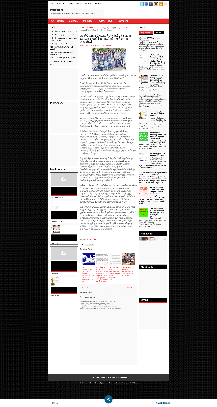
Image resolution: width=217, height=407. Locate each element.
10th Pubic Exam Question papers (63, 31)
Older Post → (132, 288)
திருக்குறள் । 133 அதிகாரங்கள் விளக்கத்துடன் (59, 191)
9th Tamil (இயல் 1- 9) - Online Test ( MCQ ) (158, 155)
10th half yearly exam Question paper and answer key (63, 39)
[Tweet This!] (90, 239)
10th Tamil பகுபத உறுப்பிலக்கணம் (62, 35)
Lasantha (105, 383)
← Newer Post (85, 288)
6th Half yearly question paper (62, 61)
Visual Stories (162, 403)
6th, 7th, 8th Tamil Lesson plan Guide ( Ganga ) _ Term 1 (157, 190)
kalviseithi (90, 28)
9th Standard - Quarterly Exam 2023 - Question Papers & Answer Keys (158, 136)
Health (98, 3)
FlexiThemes (84, 383)
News (53, 65)
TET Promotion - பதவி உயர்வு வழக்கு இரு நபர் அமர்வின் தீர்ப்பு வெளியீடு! (128, 271)
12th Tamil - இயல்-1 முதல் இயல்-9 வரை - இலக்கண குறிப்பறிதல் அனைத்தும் (157, 211)
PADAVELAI (56, 10)
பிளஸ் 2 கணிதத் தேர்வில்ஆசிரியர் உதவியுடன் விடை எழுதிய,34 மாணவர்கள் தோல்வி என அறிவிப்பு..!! (105, 38)
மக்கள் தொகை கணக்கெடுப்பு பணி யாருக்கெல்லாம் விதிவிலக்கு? (60, 266)
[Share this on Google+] (94, 239)
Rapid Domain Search (137, 383)
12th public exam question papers (63, 58)
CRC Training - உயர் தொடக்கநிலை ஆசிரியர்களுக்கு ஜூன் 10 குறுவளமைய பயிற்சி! (114, 273)
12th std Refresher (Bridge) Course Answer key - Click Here (153, 174)
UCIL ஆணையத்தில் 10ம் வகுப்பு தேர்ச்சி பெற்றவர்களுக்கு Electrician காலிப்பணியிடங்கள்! (88, 274)
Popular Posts (146, 33)
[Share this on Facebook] (87, 239)
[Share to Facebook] (93, 244)
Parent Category (75, 3)
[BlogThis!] (88, 244)
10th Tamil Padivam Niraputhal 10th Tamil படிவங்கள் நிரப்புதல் (61, 215)
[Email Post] (82, 244)
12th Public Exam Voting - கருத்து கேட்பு (63, 238)
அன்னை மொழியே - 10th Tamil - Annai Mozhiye (62, 290)
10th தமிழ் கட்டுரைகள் (58, 43)
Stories (54, 403)
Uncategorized (123, 21)
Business (61, 21)
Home (51, 3)
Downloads (61, 3)
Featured (88, 3)
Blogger (124, 377)
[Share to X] (91, 244)
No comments (108, 45)
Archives (159, 33)
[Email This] (86, 244)
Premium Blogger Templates (119, 383)
